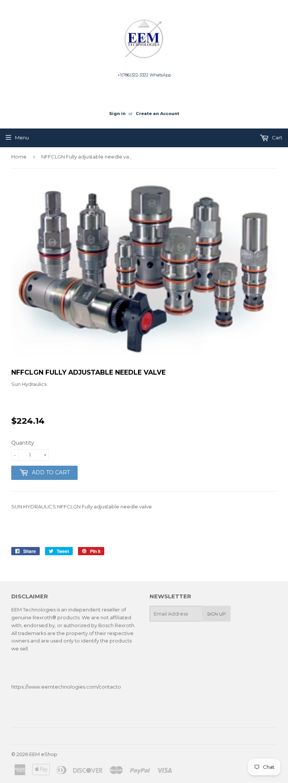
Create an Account (157, 113)
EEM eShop (43, 754)
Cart (276, 137)
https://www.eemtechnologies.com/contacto (66, 687)
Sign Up (216, 614)
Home (19, 157)
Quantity (22, 442)
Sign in (117, 113)
